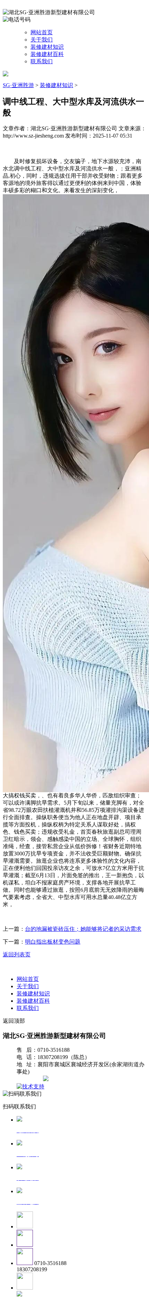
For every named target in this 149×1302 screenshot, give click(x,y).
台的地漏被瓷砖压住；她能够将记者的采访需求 (83, 929)
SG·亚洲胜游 (18, 85)
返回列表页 (16, 954)
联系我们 (41, 61)
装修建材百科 (47, 54)
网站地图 (30, 1079)
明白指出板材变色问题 (52, 942)
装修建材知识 (47, 47)
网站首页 (41, 32)
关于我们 (41, 40)
